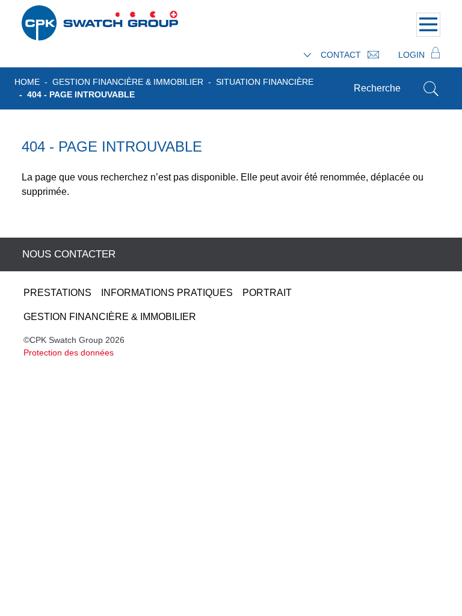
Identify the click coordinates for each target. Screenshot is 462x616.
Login (412, 55)
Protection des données (68, 352)
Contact (342, 55)
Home (27, 82)
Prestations (57, 293)
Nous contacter (69, 254)
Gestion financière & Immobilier (127, 82)
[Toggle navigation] (428, 25)
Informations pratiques (167, 293)
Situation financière (264, 82)
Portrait (267, 293)
